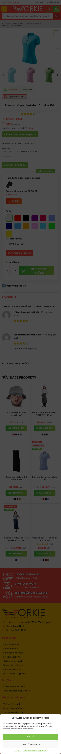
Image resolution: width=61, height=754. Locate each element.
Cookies (17, 750)
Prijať (30, 736)
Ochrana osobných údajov (35, 750)
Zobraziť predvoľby (31, 744)
